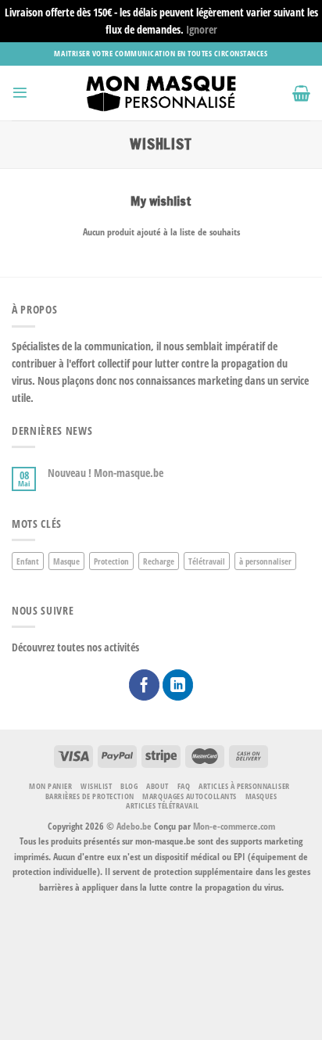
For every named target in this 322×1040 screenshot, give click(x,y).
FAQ (184, 785)
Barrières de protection (89, 796)
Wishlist (96, 785)
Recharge (158, 561)
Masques (261, 796)
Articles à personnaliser (244, 785)
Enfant (27, 561)
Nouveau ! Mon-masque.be (105, 473)
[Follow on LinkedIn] (178, 685)
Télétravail (206, 561)
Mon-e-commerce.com (234, 826)
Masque (66, 561)
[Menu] (20, 92)
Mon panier (50, 785)
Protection (111, 561)
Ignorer (201, 29)
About (157, 785)
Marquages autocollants (189, 796)
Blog (129, 785)
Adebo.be (134, 826)
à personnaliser (265, 561)
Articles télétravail (162, 805)
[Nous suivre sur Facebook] (144, 685)
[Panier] (301, 93)
